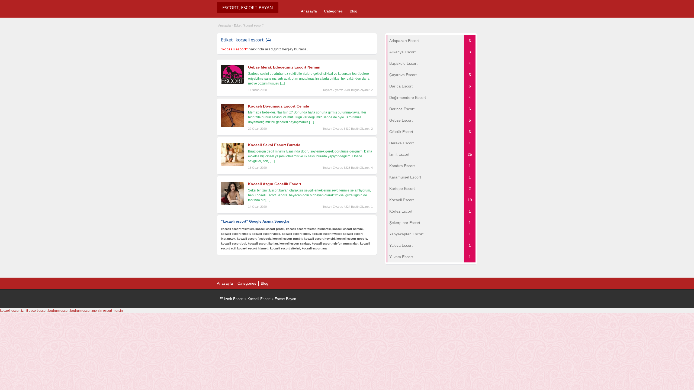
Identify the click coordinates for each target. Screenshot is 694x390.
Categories (333, 11)
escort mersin (92, 311)
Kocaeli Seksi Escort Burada (274, 145)
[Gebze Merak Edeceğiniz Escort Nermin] (232, 82)
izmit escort (29, 311)
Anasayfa (309, 11)
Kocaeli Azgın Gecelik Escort (274, 184)
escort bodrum (49, 311)
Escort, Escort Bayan (247, 8)
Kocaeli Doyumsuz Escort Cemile (278, 106)
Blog (353, 11)
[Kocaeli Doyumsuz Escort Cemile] (232, 126)
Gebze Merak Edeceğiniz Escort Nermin (284, 67)
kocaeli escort (10, 311)
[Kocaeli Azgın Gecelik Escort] (232, 204)
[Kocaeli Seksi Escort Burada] (232, 165)
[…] (282, 83)
